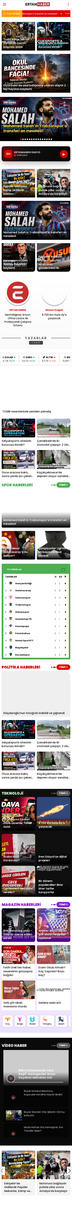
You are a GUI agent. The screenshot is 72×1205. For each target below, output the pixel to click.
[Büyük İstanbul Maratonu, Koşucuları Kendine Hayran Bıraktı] (14, 1104)
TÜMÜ (36, 342)
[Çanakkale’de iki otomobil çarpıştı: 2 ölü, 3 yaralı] (53, 428)
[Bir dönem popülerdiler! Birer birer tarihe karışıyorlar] (53, 869)
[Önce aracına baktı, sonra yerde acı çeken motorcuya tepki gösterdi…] (18, 459)
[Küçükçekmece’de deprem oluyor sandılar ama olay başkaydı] (53, 459)
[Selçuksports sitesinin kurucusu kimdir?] (18, 428)
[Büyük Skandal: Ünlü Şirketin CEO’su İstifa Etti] (14, 1119)
